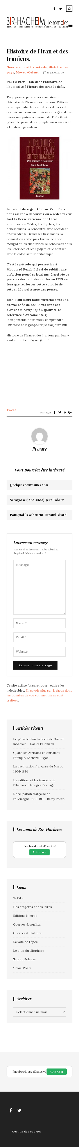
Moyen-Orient (27, 72)
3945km (18, 898)
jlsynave (39, 449)
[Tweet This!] (59, 412)
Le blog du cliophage (28, 951)
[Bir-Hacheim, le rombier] (37, 27)
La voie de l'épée (25, 942)
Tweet (11, 410)
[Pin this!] (65, 412)
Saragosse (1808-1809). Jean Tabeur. (37, 500)
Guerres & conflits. (27, 924)
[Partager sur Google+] (70, 412)
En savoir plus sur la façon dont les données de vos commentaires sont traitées (39, 695)
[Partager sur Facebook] (54, 412)
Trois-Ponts (22, 968)
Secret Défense (24, 959)
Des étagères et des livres (32, 907)
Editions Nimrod (25, 916)
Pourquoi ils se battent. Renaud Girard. (38, 515)
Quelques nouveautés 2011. (29, 485)
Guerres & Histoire (27, 933)
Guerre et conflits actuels (27, 67)
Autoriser (39, 852)
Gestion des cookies (26, 1131)
